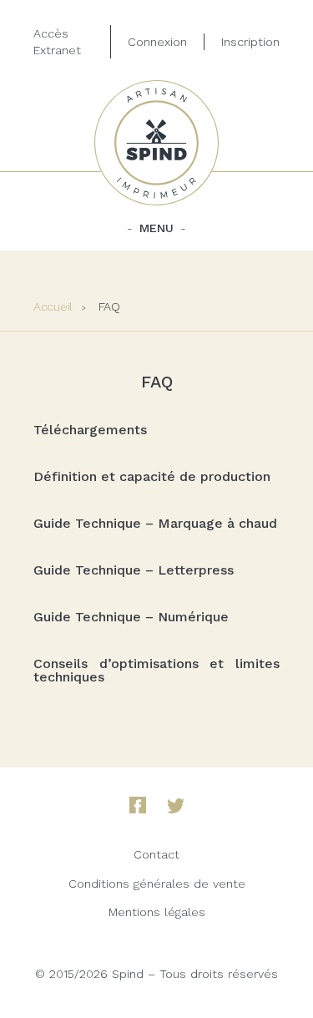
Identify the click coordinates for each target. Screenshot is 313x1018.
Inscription (250, 41)
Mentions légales (157, 912)
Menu (156, 228)
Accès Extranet (57, 42)
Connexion (157, 41)
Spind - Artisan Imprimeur (157, 142)
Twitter (175, 805)
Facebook (137, 805)
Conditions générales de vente (156, 883)
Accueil (53, 306)
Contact (156, 854)
